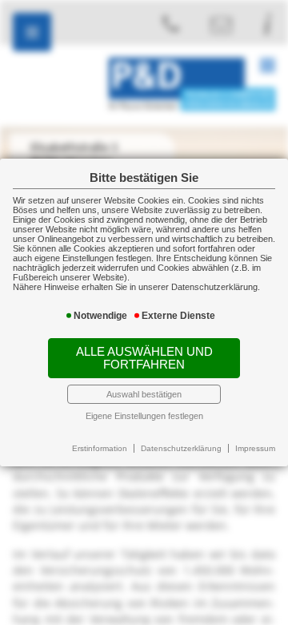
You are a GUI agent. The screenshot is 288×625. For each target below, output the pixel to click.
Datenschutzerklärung (181, 448)
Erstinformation (99, 448)
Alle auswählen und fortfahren (144, 358)
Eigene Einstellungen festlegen (144, 416)
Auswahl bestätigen (144, 394)
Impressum (255, 448)
